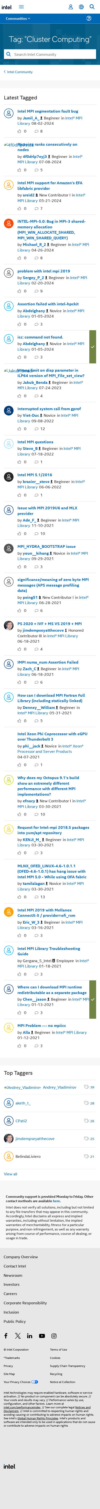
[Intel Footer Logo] (10, 1466)
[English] (81, 7)
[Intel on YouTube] (42, 1336)
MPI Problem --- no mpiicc (41, 1025)
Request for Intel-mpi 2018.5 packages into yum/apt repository (53, 830)
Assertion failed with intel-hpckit (48, 304)
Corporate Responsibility (25, 1303)
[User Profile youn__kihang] (9, 548)
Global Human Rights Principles (37, 1418)
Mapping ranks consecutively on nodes (47, 147)
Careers (10, 1293)
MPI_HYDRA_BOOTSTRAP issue (46, 546)
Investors (11, 1284)
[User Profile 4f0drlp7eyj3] (19, 144)
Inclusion (11, 1312)
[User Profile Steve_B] (9, 443)
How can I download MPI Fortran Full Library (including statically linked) (51, 698)
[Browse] (17, 21)
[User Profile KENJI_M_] (9, 829)
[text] (20, 131)
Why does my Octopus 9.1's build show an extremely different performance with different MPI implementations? (48, 786)
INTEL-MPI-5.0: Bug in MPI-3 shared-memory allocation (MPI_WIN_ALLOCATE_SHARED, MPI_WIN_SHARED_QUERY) (51, 230)
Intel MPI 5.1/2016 (34, 474)
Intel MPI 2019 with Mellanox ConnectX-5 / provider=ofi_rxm (46, 912)
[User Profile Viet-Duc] (9, 410)
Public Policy (15, 1321)
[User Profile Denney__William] (9, 697)
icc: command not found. (40, 337)
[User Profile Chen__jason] (9, 988)
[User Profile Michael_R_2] (9, 223)
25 (92, 1138)
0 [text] (25, 131)
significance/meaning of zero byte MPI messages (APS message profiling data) (53, 585)
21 (92, 1156)
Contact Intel (15, 1266)
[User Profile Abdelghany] (9, 305)
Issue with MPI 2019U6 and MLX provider (47, 510)
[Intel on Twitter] (18, 1336)
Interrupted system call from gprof (49, 408)
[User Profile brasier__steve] (9, 476)
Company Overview (21, 1256)
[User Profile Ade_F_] (9, 509)
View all (10, 1174)
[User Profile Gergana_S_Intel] (9, 950)
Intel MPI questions (35, 442)
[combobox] (50, 54)
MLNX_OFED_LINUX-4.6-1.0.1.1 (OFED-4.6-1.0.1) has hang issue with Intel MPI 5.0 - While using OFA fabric (51, 871)
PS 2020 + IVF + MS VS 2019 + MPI (49, 623)
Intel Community (20, 71)
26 (92, 1120)
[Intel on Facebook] (6, 1336)
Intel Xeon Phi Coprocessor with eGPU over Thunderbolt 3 (52, 736)
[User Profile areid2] (9, 184)
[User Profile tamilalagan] (9, 867)
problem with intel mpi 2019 (43, 271)
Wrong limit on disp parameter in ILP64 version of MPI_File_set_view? (50, 373)
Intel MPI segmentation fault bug (47, 111)
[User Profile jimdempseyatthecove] (9, 625)
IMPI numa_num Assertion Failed (47, 662)
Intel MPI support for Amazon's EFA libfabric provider (50, 185)
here (56, 1200)
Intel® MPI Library (62, 635)
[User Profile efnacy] (9, 779)
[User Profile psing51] (9, 581)
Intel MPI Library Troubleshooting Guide (48, 951)
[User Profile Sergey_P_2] (9, 272)
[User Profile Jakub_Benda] (19, 370)
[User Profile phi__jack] (9, 735)
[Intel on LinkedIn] (30, 1336)
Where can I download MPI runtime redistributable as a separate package (52, 989)
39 (92, 1086)
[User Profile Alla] (9, 1027)
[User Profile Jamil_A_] (9, 113)
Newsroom (13, 1275)
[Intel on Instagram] (54, 1336)
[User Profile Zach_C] (9, 664)
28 (92, 1102)
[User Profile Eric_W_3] (9, 911)
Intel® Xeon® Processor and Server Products (50, 748)
